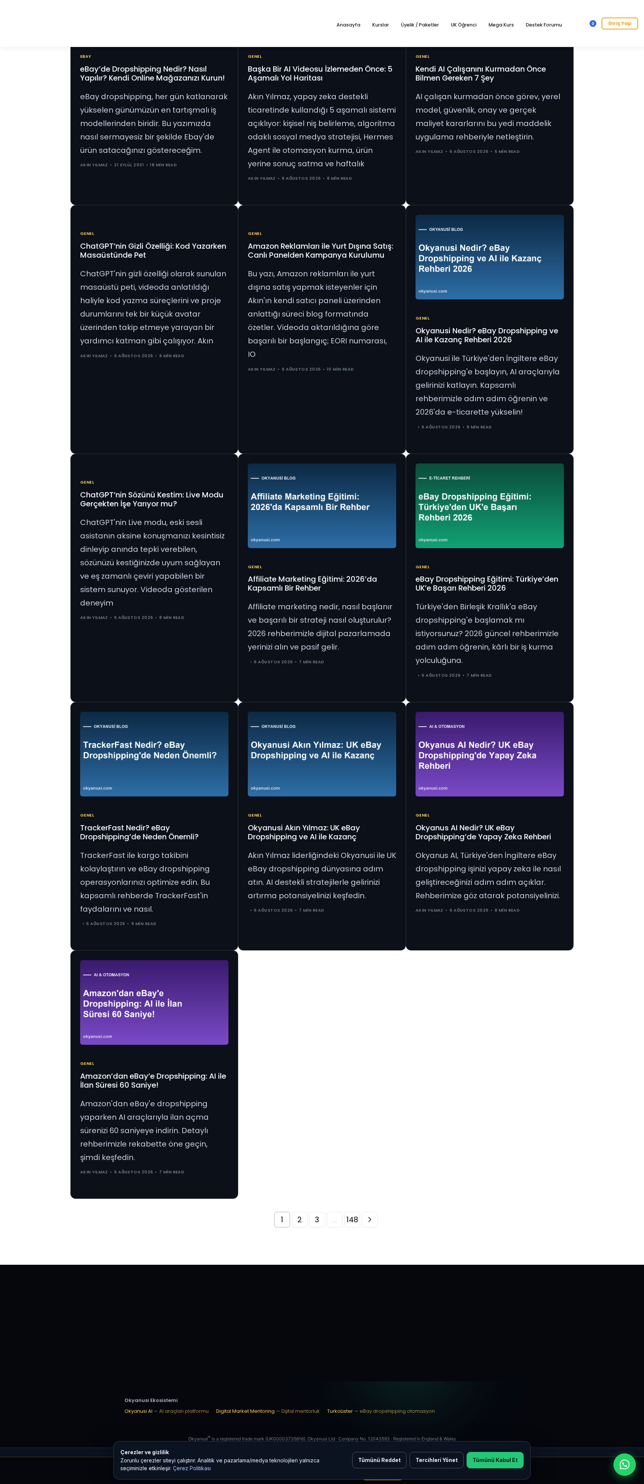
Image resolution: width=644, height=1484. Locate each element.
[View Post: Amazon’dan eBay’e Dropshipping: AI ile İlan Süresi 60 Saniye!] (154, 1002)
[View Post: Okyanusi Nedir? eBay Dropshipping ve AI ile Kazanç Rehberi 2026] (490, 257)
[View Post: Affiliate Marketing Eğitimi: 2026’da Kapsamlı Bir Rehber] (322, 505)
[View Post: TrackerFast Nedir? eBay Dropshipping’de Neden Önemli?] (154, 754)
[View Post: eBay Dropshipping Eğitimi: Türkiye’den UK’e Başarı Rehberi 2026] (490, 505)
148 (352, 1219)
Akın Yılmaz (94, 165)
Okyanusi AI (166, 1411)
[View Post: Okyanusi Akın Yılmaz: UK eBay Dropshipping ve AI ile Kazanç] (322, 754)
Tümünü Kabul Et (495, 1460)
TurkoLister (381, 1411)
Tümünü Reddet (379, 1460)
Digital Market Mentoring (268, 1411)
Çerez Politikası (192, 1468)
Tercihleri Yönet (437, 1460)
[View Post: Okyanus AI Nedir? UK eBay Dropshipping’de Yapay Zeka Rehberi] (490, 754)
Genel (255, 56)
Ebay (85, 56)
